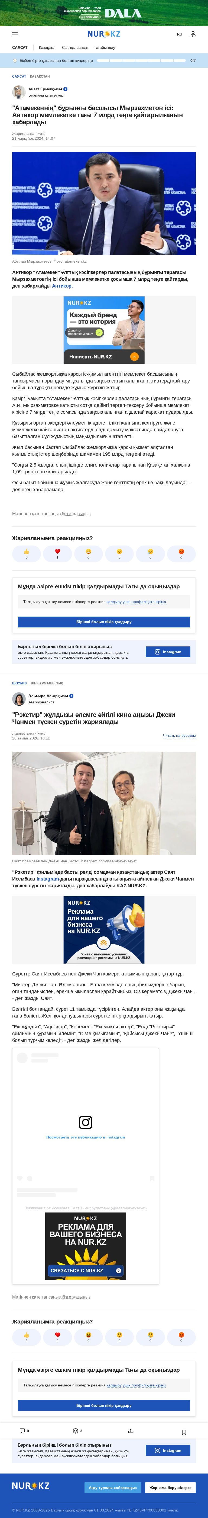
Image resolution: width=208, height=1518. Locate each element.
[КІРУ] (193, 34)
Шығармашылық (47, 683)
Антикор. (62, 286)
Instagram (172, 652)
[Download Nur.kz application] (104, 13)
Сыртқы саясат (75, 47)
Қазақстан (48, 47)
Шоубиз (19, 683)
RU (179, 34)
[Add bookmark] (184, 1432)
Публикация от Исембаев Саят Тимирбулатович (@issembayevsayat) (85, 1208)
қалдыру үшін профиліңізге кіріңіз (136, 601)
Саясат (20, 47)
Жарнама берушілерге (170, 1487)
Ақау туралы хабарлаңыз (113, 1487)
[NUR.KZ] (104, 34)
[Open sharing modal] (131, 1431)
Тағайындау (104, 47)
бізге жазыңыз (76, 513)
